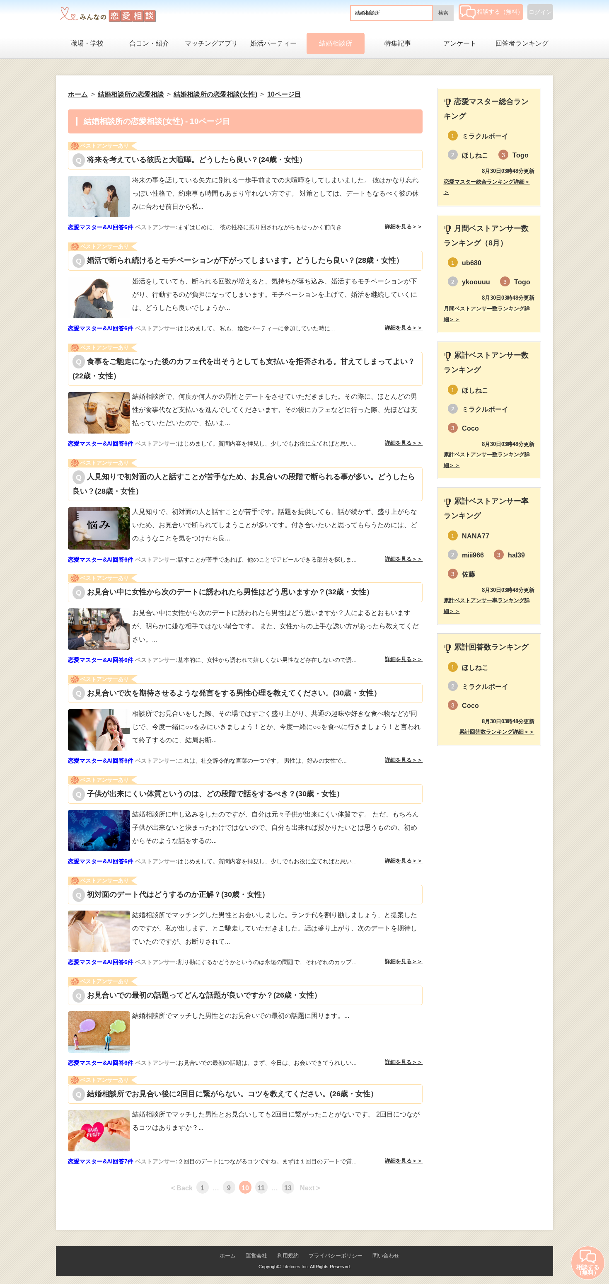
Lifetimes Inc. (296, 1266)
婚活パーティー (273, 43)
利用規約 (288, 1256)
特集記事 (397, 43)
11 (261, 1188)
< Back (182, 1188)
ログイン (540, 12)
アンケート (459, 43)
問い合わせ (385, 1256)
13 (288, 1188)
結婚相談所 (335, 43)
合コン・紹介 (149, 43)
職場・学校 (87, 43)
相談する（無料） (500, 11)
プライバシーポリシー (335, 1256)
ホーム (228, 1256)
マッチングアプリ (211, 43)
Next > (310, 1188)
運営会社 (256, 1256)
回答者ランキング (522, 43)
